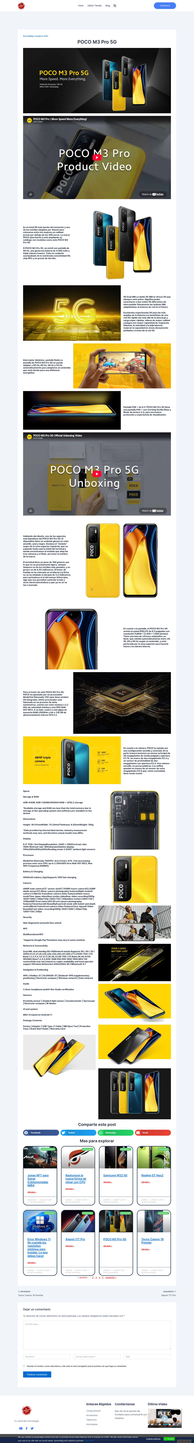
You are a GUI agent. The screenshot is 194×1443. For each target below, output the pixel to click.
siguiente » (110, 1277)
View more (88, 1440)
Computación (93, 1410)
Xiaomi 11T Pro (75, 1239)
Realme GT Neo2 (152, 1175)
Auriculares (92, 1424)
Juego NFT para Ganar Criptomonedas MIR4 (38, 1180)
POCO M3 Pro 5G (114, 1239)
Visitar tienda (94, 5)
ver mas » (31, 1192)
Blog (107, 5)
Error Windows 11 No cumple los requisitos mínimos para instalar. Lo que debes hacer (39, 1248)
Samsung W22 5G (115, 1175)
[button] (115, 6)
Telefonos (91, 1419)
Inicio (81, 5)
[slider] (152, 1424)
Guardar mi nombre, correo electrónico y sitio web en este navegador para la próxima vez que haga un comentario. (77, 1366)
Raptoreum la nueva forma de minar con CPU (75, 1179)
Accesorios (92, 1415)
